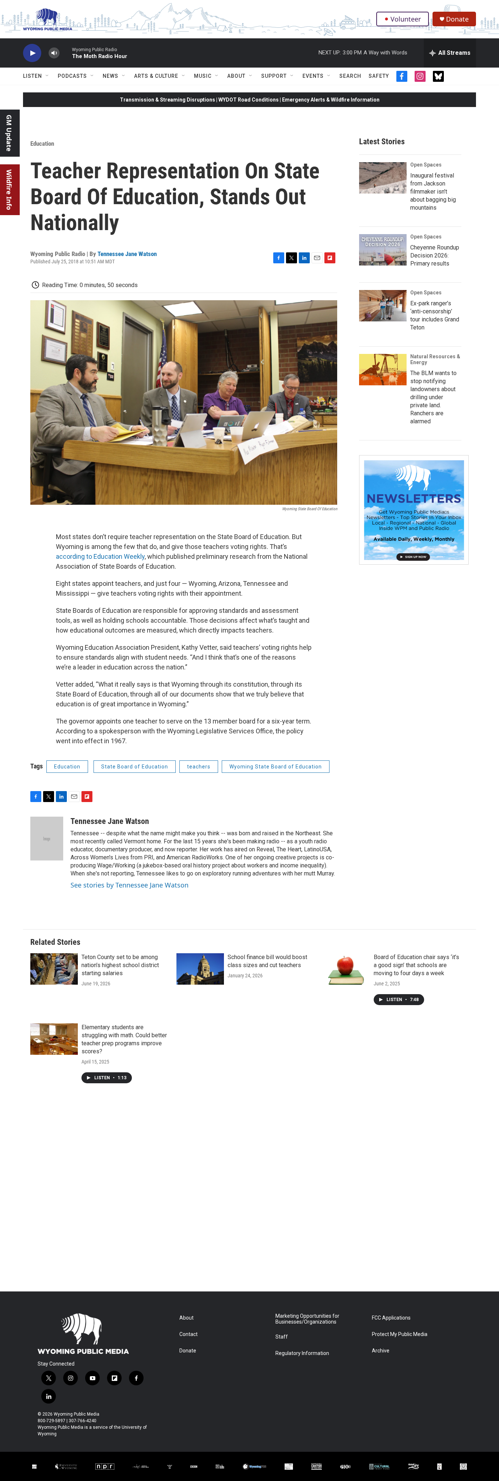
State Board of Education (134, 767)
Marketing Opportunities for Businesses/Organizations (307, 1319)
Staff (281, 1337)
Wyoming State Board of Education (275, 767)
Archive (380, 1351)
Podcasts (72, 76)
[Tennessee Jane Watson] (46, 838)
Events (313, 76)
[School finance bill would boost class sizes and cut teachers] (200, 969)
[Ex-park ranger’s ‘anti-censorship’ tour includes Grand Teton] (383, 305)
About (236, 76)
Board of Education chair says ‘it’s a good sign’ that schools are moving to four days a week (416, 965)
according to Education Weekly (100, 556)
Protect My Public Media (399, 1334)
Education (42, 143)
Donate (457, 19)
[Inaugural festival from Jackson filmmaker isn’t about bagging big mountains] (383, 178)
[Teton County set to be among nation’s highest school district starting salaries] (54, 969)
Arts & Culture (156, 76)
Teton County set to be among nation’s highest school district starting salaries (120, 965)
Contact (188, 1334)
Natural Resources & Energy (435, 359)
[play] (32, 53)
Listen (32, 76)
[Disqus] (249, 1193)
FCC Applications (391, 1318)
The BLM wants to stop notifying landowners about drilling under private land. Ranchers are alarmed (433, 397)
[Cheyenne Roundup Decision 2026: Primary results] (383, 250)
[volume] (54, 53)
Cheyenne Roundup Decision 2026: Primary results (434, 255)
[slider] (66, 53)
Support (274, 76)
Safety (379, 76)
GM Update (9, 133)
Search (350, 76)
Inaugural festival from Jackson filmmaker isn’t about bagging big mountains (433, 191)
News (110, 76)
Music (203, 76)
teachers (198, 767)
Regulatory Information (302, 1353)
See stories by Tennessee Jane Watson (129, 885)
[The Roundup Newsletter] (413, 509)
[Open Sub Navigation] (47, 76)
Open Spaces (426, 165)
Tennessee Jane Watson (127, 253)
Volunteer (406, 19)
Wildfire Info (9, 189)
